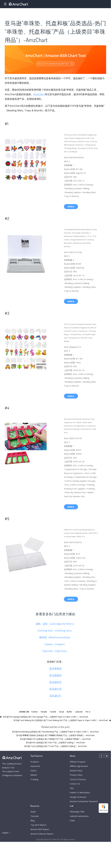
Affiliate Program (78, 761)
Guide (33, 811)
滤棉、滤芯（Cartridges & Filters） (55, 623)
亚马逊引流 (55, 688)
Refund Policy (76, 770)
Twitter (34, 711)
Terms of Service (78, 779)
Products (34, 761)
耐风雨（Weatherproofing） (55, 637)
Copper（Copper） (55, 644)
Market (33, 774)
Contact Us (75, 783)
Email (61, 711)
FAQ (72, 788)
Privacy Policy (76, 774)
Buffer (69, 711)
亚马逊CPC (55, 695)
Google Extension (78, 797)
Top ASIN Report (38, 825)
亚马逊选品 (55, 668)
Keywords (35, 766)
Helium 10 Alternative (80, 792)
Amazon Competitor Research (84, 801)
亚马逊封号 (55, 682)
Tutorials (34, 816)
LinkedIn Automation (79, 816)
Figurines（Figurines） (55, 651)
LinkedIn (79, 711)
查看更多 (71, 207)
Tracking (34, 779)
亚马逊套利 (55, 675)
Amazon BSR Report (39, 829)
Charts (33, 770)
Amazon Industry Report (41, 833)
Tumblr (53, 711)
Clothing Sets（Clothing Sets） (55, 630)
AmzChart (39, 94)
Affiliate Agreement (79, 766)
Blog (32, 820)
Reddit (44, 711)
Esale (72, 820)
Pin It (87, 711)
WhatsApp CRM (77, 811)
